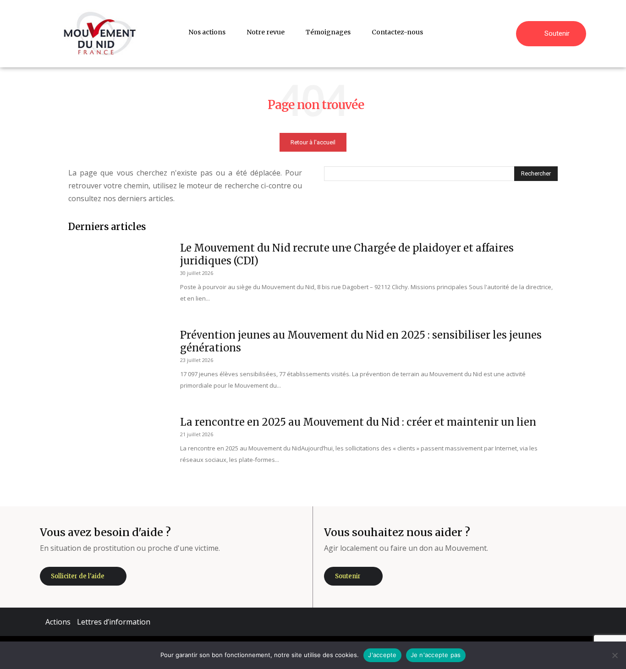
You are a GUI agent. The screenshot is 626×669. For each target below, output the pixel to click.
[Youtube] (574, 621)
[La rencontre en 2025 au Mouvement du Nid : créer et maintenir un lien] (118, 450)
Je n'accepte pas (436, 654)
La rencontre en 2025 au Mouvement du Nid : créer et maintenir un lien (358, 422)
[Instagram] (519, 621)
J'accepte (382, 654)
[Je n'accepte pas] (614, 655)
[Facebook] (492, 621)
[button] (505, 32)
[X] (547, 621)
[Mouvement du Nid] (100, 33)
